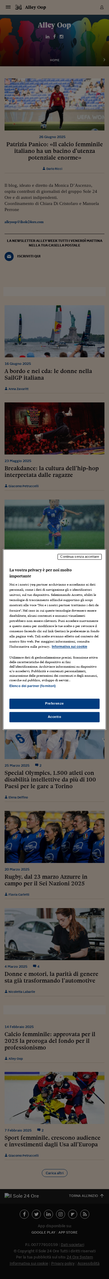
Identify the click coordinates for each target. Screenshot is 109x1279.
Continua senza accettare (79, 556)
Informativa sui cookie (69, 646)
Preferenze (54, 704)
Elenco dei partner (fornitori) (32, 686)
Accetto (54, 717)
